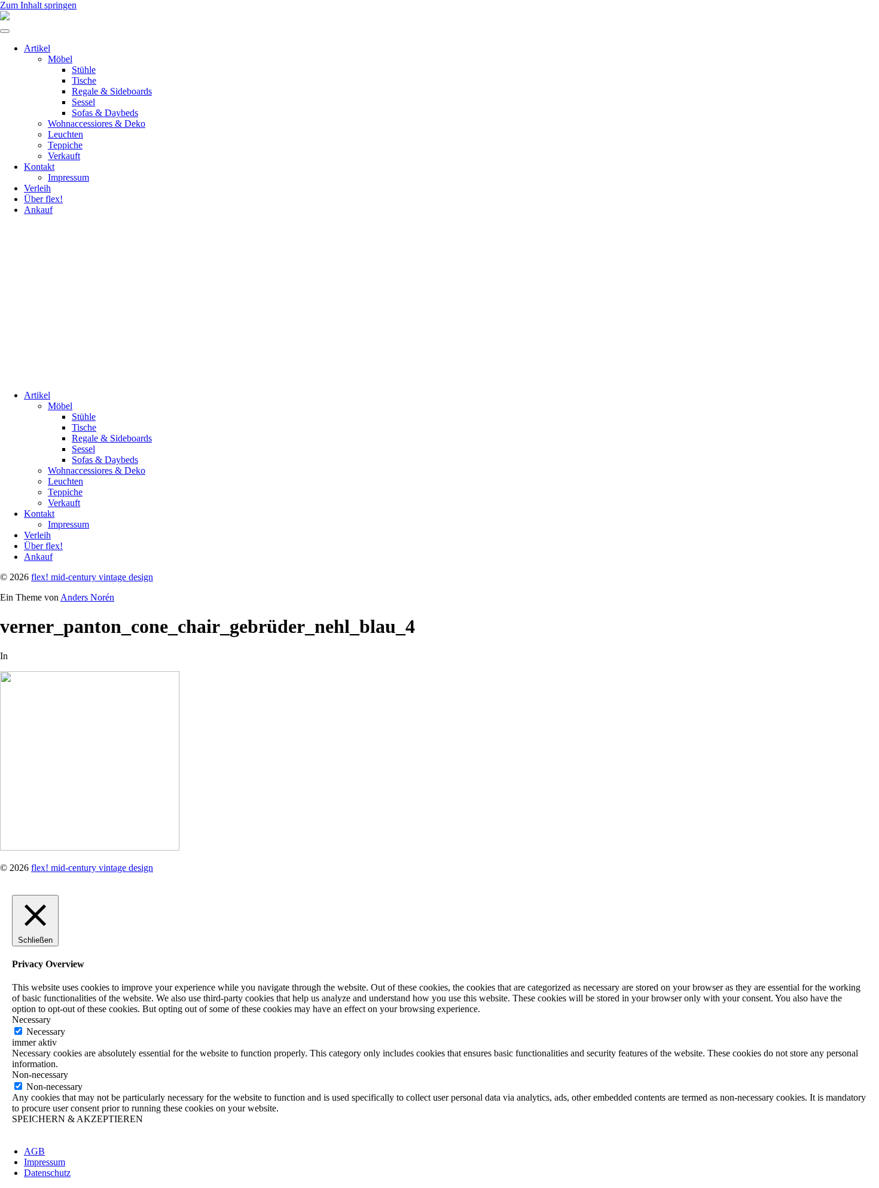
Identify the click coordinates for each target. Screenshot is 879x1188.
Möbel (60, 59)
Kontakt (39, 167)
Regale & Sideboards (112, 91)
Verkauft (64, 156)
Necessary (45, 1031)
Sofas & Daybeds (105, 113)
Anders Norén (87, 597)
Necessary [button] (31, 1020)
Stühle (84, 70)
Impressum (68, 177)
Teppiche (65, 145)
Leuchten (65, 134)
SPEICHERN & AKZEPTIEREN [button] (77, 1119)
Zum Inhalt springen (38, 5)
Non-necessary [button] (40, 1075)
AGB (34, 1151)
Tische (84, 80)
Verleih (37, 188)
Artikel (37, 48)
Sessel (83, 102)
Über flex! (43, 199)
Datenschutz (47, 1173)
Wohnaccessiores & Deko (96, 123)
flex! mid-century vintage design (92, 577)
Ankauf (38, 210)
